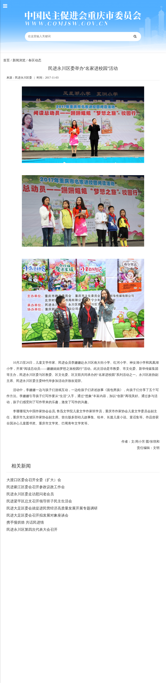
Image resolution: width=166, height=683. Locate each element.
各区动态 (34, 60)
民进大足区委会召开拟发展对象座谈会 (37, 515)
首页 (6, 60)
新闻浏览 (19, 60)
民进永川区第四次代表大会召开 (31, 529)
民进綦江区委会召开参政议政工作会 (35, 487)
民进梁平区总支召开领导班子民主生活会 (39, 501)
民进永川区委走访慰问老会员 (30, 494)
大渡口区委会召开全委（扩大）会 (33, 480)
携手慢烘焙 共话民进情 (25, 522)
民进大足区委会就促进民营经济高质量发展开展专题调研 (52, 508)
